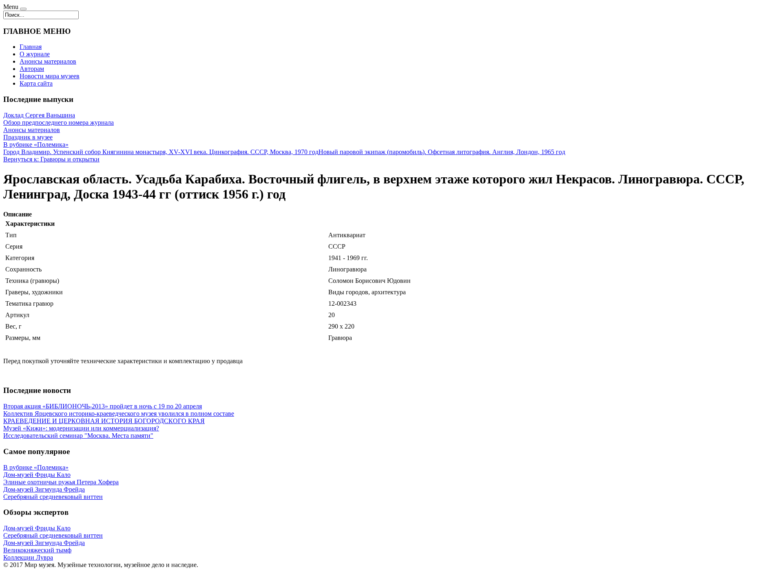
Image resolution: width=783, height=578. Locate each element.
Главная (31, 46)
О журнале (35, 54)
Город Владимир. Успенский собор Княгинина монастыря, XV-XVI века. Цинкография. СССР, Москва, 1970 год (161, 151)
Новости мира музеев (50, 76)
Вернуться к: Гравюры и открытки (51, 159)
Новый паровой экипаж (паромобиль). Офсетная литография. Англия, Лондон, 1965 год (442, 151)
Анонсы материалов (48, 61)
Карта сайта (36, 83)
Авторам (32, 68)
